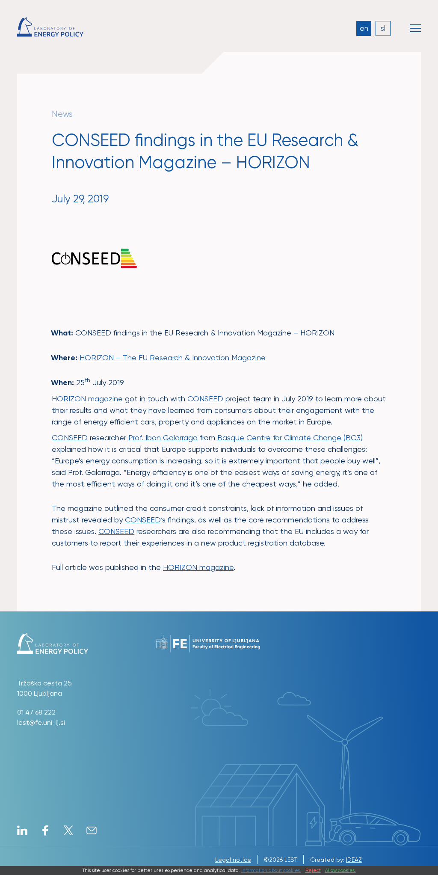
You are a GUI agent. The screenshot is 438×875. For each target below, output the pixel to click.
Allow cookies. (340, 870)
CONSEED (205, 398)
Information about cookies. (271, 870)
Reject (313, 870)
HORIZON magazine (87, 398)
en (364, 28)
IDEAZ (354, 859)
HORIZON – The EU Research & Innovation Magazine (173, 357)
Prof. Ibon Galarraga (163, 437)
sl (383, 28)
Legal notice (233, 859)
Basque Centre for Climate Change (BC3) (290, 437)
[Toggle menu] (415, 28)
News (62, 114)
